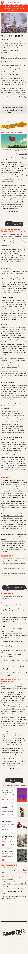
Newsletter (17, 57)
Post (3, 566)
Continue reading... (14, 211)
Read (24, 870)
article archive (6, 898)
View (9, 112)
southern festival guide (19, 619)
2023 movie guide (10, 621)
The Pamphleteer (6, 57)
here (21, 249)
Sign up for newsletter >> (14, 2)
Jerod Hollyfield (23, 154)
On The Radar (12, 603)
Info (12, 631)
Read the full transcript (14, 473)
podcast (15, 896)
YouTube (21, 896)
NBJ (15, 561)
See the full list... (14, 768)
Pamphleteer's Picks (15, 609)
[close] (26, 8)
